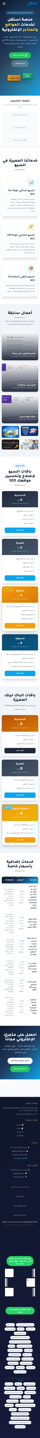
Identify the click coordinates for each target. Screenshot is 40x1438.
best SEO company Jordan (20, 1414)
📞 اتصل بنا (20, 1132)
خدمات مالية (10, 1325)
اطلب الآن (20, 530)
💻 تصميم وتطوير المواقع (20, 1151)
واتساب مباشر (18, 55)
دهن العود (11, 1346)
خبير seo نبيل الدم (12, 1401)
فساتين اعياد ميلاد (27, 1359)
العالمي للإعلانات (30, 1392)
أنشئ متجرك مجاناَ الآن (20, 1061)
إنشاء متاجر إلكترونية (20, 1215)
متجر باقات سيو (20, 1427)
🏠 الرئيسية (20, 1125)
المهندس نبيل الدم (15, 1397)
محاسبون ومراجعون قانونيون (25, 1325)
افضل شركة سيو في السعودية (13, 1392)
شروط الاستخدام (18, 1225)
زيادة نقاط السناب (20, 1333)
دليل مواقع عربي (9, 1388)
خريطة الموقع (9, 1225)
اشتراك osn (20, 1367)
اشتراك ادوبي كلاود (26, 1363)
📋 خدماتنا (20, 1128)
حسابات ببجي (9, 1367)
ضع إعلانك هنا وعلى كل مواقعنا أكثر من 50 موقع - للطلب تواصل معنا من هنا (20, 1261)
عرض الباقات (20, 63)
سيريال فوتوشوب (29, 1384)
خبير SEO (18, 1384)
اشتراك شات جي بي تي (15, 1350)
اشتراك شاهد (30, 1329)
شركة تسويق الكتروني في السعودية (20, 1342)
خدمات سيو (9, 1384)
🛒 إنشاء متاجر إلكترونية (20, 1155)
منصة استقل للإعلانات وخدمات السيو (20, 1422)
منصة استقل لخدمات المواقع (20, 1187)
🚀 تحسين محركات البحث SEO (20, 1147)
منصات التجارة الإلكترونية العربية (25, 1405)
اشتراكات (20, 1329)
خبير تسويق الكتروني (27, 1401)
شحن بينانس (30, 1367)
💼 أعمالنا (20, 1136)
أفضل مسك (28, 1350)
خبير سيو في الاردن (24, 1410)
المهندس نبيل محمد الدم (24, 1346)
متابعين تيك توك (10, 1329)
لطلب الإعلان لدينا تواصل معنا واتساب (20, 1310)
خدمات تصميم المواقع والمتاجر (20, 1418)
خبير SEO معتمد (20, 1196)
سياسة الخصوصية (29, 1225)
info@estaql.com (18, 1173)
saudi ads (21, 1388)
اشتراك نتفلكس (13, 1363)
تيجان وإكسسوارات (14, 1355)
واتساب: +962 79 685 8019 (19, 1170)
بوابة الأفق (27, 1397)
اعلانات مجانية (31, 1388)
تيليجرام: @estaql (18, 1177)
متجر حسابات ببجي (20, 1372)
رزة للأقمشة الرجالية (13, 1359)
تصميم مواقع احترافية (20, 1206)
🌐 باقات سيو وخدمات (20, 1158)
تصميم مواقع (9, 1405)
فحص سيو (13, 1410)
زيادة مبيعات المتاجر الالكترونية (20, 1338)
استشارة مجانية (20, 1069)
